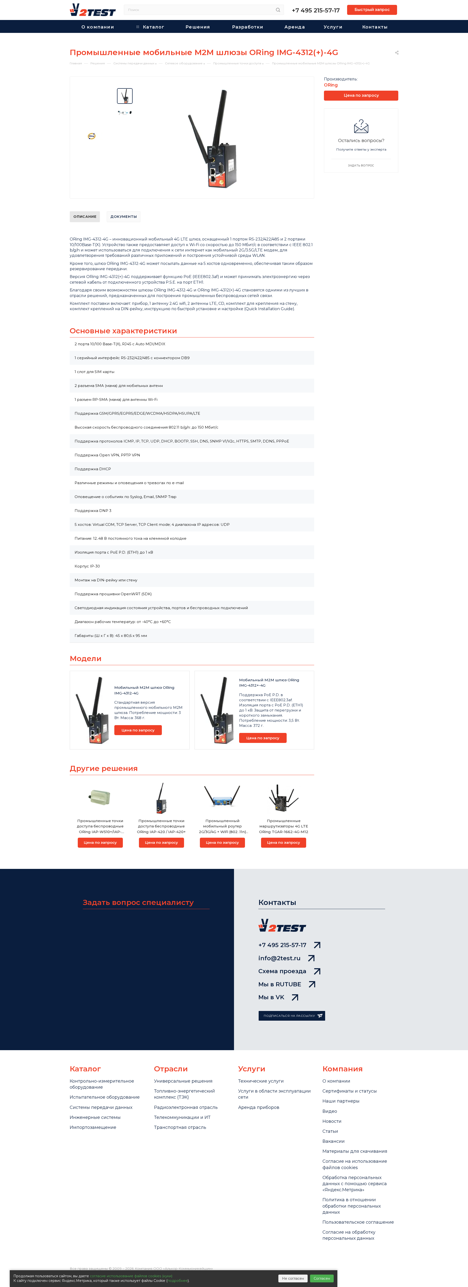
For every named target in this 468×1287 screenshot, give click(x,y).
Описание (84, 216)
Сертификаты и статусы (349, 1091)
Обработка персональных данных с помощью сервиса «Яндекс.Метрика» (354, 1183)
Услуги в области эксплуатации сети (274, 1094)
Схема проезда (282, 971)
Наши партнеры (341, 1101)
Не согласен (293, 1278)
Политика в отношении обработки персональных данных (351, 1206)
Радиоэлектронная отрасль (186, 1107)
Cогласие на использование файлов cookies (354, 1164)
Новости (331, 1121)
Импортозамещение (93, 1127)
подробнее (177, 1280)
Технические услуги (261, 1081)
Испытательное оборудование (105, 1097)
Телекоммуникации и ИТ (182, 1117)
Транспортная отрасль (180, 1127)
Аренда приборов (258, 1107)
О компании (336, 1081)
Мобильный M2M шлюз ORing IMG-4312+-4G (269, 683)
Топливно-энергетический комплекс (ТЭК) (184, 1094)
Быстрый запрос (372, 9)
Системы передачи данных (101, 1107)
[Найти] (278, 10)
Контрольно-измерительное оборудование (102, 1084)
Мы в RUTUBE (279, 984)
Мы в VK (271, 997)
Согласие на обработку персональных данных (348, 1235)
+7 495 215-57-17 (316, 10)
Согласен (322, 1278)
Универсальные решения (183, 1081)
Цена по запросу (138, 730)
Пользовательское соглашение (358, 1222)
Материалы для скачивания (354, 1151)
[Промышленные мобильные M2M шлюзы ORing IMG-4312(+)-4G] (212, 138)
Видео (329, 1111)
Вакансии (333, 1141)
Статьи (330, 1131)
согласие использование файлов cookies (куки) (131, 1276)
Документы (123, 216)
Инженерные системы (95, 1117)
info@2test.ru (279, 958)
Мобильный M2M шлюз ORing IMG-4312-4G (144, 690)
